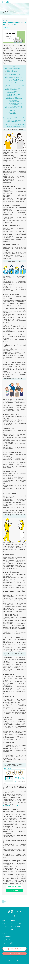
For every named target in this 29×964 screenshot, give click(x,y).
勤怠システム (14, 930)
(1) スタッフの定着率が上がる (12, 79)
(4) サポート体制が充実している (13, 74)
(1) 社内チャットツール (11, 109)
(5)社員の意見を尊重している (12, 76)
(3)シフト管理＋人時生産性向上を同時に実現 (14, 124)
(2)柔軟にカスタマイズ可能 (12, 121)
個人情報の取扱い (6, 940)
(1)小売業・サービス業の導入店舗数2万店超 (15, 120)
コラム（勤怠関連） (16, 926)
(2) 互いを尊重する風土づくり (12, 101)
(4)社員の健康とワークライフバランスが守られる (15, 85)
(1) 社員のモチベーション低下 (12, 91)
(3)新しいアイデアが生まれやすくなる (14, 82)
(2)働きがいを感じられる (11, 71)
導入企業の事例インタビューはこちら (12, 805)
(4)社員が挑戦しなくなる (11, 95)
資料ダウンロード (16, 949)
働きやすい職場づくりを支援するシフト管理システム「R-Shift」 (14, 117)
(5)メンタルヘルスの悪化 (11, 97)
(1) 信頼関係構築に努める (11, 100)
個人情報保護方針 (6, 937)
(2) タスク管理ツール (10, 110)
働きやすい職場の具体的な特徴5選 (12, 68)
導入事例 (4, 926)
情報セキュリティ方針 (7, 943)
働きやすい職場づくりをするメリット (13, 77)
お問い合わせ (16, 953)
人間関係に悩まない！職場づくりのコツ (14, 98)
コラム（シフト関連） (16, 923)
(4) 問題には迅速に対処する (12, 104)
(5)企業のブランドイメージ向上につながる (15, 88)
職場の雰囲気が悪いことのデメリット (13, 89)
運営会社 (4, 934)
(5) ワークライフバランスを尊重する (14, 106)
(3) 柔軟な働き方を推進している (13, 73)
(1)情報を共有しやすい (11, 70)
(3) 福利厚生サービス (10, 112)
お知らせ (13, 920)
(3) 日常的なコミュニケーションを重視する (15, 103)
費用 (3, 923)
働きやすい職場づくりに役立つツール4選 (14, 108)
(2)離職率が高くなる (10, 92)
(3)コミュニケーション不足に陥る (13, 94)
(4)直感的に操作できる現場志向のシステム (15, 126)
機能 (3, 920)
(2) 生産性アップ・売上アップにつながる (15, 80)
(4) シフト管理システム (11, 113)
